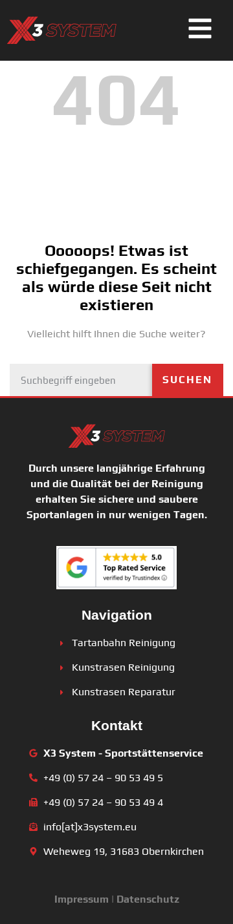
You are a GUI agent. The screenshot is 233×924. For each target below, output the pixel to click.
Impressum (81, 899)
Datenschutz (147, 899)
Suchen (187, 379)
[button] (200, 30)
